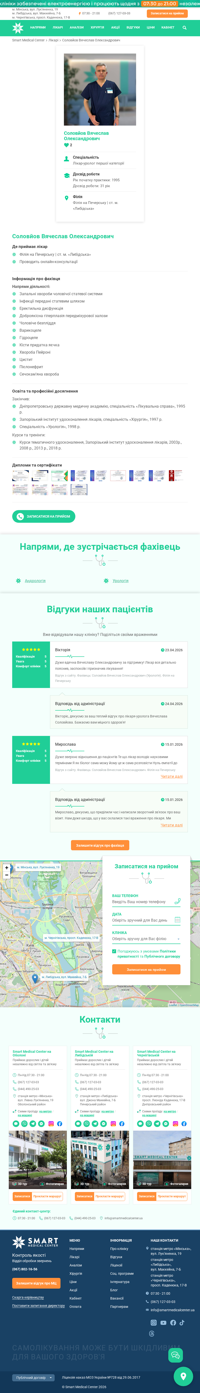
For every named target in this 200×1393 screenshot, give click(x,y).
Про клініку (119, 1249)
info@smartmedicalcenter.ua (124, 1218)
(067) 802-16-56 (24, 1269)
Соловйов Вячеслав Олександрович (91, 40)
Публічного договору (162, 956)
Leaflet (173, 1005)
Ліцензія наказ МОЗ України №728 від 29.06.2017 (101, 1377)
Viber (24, 1122)
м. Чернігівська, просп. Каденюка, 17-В (41, 17)
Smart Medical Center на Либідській (94, 1053)
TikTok (182, 1322)
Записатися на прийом (167, 13)
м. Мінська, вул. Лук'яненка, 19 (35, 9)
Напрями (38, 27)
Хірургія (97, 27)
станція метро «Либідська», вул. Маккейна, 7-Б (166, 1264)
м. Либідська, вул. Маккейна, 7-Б (36, 13)
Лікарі (58, 27)
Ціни (151, 27)
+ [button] (6, 868)
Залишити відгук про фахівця (100, 845)
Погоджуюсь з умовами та (149, 954)
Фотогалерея (55, 1184)
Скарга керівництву (28, 1297)
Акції (115, 27)
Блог (114, 1290)
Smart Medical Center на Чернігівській (156, 1053)
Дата (116, 914)
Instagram (51, 1122)
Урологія (121, 580)
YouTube (163, 1322)
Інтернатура (120, 1282)
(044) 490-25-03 (28, 1089)
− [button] (6, 875)
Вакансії (116, 1298)
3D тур (22, 1184)
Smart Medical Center (28, 40)
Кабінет (167, 27)
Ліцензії (116, 1265)
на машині (25, 1115)
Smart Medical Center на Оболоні (32, 1053)
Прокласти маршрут (47, 1196)
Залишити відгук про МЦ (36, 1283)
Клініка (119, 933)
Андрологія (35, 580)
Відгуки (133, 27)
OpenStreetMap (189, 1005)
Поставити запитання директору (38, 1306)
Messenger (41, 1122)
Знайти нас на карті (183, 1376)
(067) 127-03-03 (119, 13)
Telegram (33, 1122)
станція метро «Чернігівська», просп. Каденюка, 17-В (169, 1280)
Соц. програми (122, 1273)
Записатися (22, 1196)
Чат (15, 1122)
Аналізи (77, 27)
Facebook (59, 1122)
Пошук (184, 27)
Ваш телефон (125, 896)
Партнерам (119, 1307)
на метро (45, 1111)
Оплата (75, 1307)
